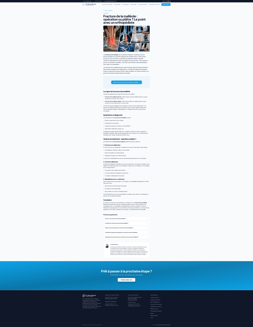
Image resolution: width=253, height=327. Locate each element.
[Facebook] (166, 1)
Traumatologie (125, 4)
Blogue (152, 313)
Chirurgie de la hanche (154, 4)
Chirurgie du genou (142, 4)
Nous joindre (166, 4)
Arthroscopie (133, 4)
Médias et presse (154, 308)
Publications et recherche (156, 306)
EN (164, 1)
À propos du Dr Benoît (107, 4)
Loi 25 (151, 317)
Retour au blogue (108, 10)
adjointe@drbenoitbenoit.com (110, 1)
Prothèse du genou (154, 297)
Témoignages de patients (156, 311)
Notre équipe (117, 4)
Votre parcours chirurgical (156, 304)
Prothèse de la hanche (155, 299)
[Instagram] (170, 1)
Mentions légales (154, 315)
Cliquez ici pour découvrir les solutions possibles (125, 82)
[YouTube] (168, 1)
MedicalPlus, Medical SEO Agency (164, 324)
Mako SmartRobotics (154, 302)
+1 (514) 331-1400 (98, 1)
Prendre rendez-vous (126, 280)
